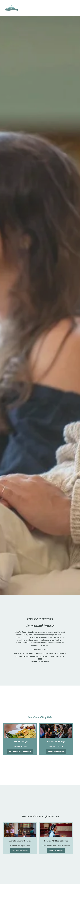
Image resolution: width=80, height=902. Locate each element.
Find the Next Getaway (20, 851)
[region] (40, 739)
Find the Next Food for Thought (20, 752)
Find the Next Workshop (56, 752)
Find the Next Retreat (56, 851)
